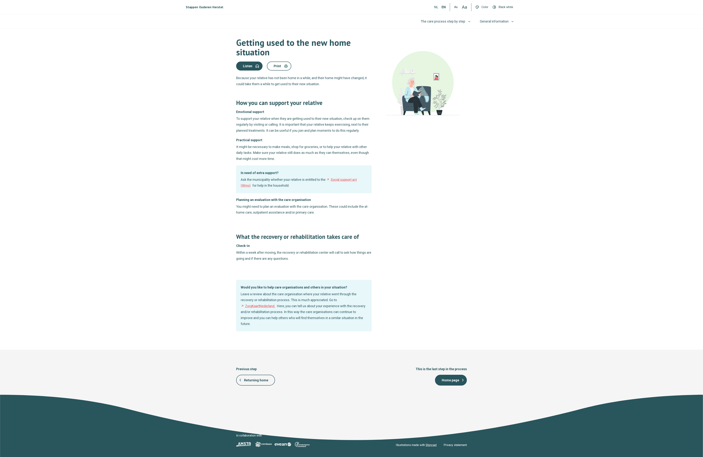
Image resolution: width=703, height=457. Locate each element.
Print (277, 66)
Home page (450, 380)
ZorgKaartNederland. (260, 306)
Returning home (256, 380)
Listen (247, 66)
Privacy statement (455, 445)
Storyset (431, 445)
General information (494, 21)
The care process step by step (443, 21)
